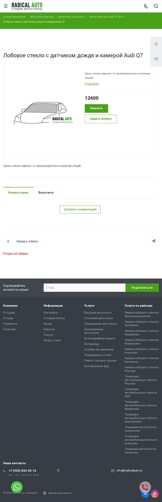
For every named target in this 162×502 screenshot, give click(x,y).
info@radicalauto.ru (129, 470)
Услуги (89, 305)
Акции (48, 323)
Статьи (48, 334)
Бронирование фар (96, 366)
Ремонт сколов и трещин (100, 360)
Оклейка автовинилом (98, 349)
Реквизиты (10, 323)
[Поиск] (156, 6)
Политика (9, 329)
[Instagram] (155, 494)
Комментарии (18, 192)
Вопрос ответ (52, 340)
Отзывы (8, 318)
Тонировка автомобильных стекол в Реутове (141, 380)
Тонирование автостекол (100, 323)
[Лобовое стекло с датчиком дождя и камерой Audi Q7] (42, 110)
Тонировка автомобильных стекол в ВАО (141, 392)
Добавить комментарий (80, 209)
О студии (9, 312)
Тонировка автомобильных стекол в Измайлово (141, 405)
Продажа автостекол (98, 312)
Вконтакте (46, 192)
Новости (49, 329)
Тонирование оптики (97, 355)
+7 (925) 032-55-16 (22, 470)
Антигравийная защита (99, 338)
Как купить (51, 312)
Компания (10, 305)
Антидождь (92, 343)
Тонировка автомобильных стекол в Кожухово (141, 440)
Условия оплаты (54, 318)
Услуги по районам (138, 305)
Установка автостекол (98, 318)
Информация (53, 305)
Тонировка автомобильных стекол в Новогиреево (141, 418)
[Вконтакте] (145, 494)
